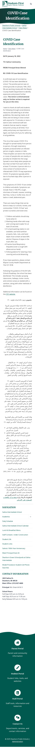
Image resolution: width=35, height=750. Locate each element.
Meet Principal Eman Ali (10, 553)
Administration (17, 741)
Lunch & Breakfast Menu (11, 530)
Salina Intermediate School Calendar (15, 526)
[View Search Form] (31, 4)
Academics (6, 517)
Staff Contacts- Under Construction (15, 535)
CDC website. (10, 294)
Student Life (6, 539)
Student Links (7, 544)
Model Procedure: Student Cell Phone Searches (15, 566)
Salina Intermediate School (12, 512)
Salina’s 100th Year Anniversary (13, 548)
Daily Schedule (7, 521)
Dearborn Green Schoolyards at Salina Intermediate (16, 558)
